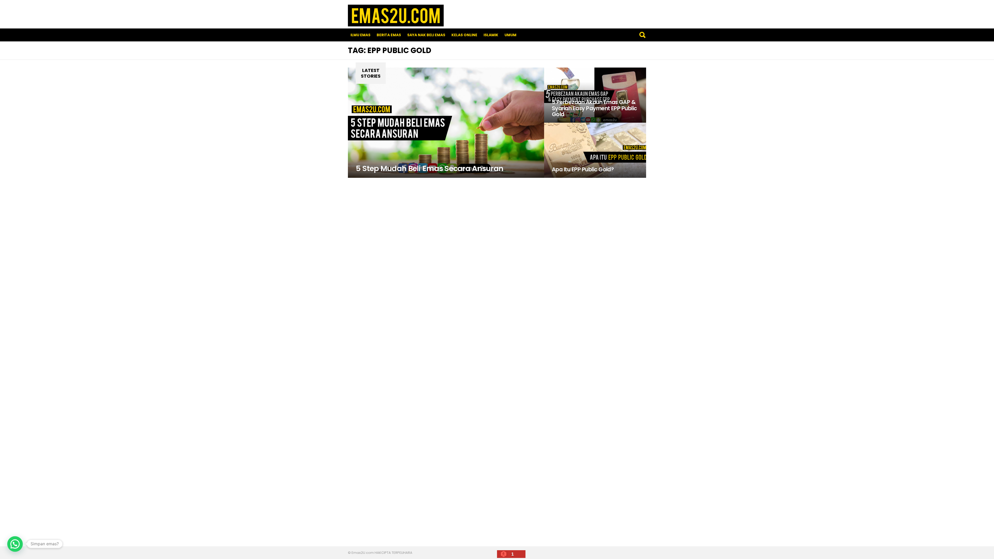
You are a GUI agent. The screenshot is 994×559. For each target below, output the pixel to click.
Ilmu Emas (360, 35)
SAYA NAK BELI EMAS (426, 35)
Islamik (491, 35)
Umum (510, 35)
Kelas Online (464, 35)
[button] (15, 544)
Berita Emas (389, 35)
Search (642, 34)
